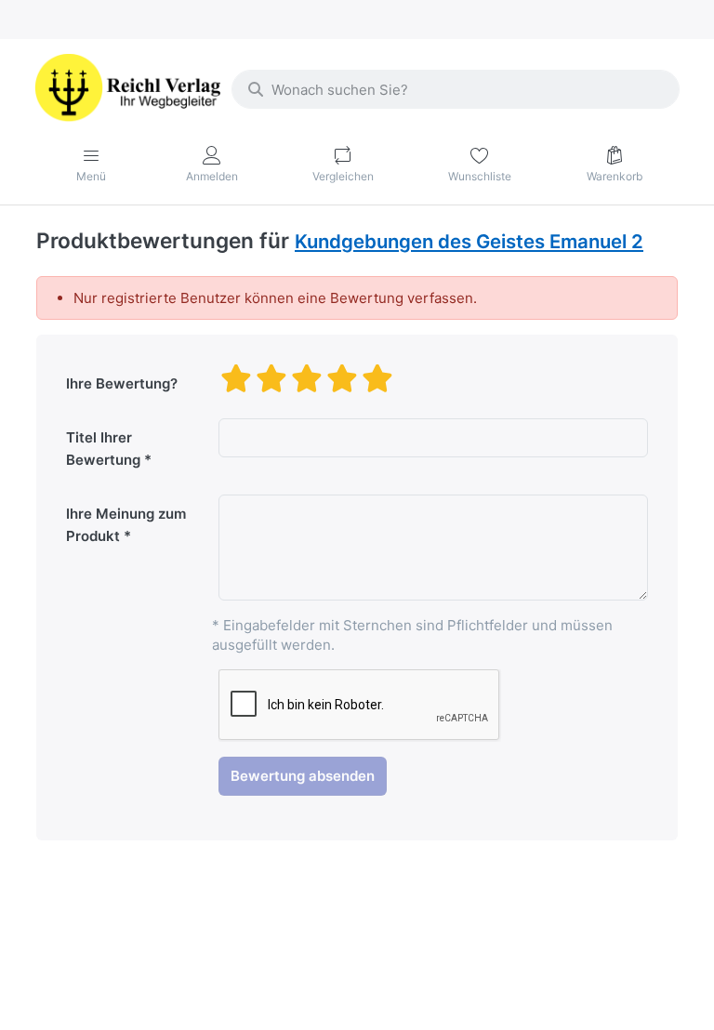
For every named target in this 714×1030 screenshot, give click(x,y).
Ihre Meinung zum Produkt (126, 525)
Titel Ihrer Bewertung (103, 449)
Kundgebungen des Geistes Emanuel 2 (469, 241)
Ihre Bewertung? (122, 383)
